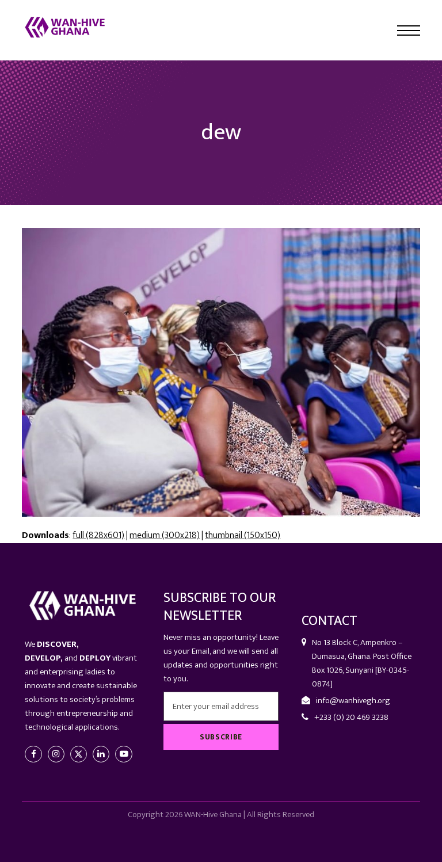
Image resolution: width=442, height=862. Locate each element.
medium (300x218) (164, 535)
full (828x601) (98, 535)
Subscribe (221, 737)
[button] (408, 30)
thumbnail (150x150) (242, 535)
